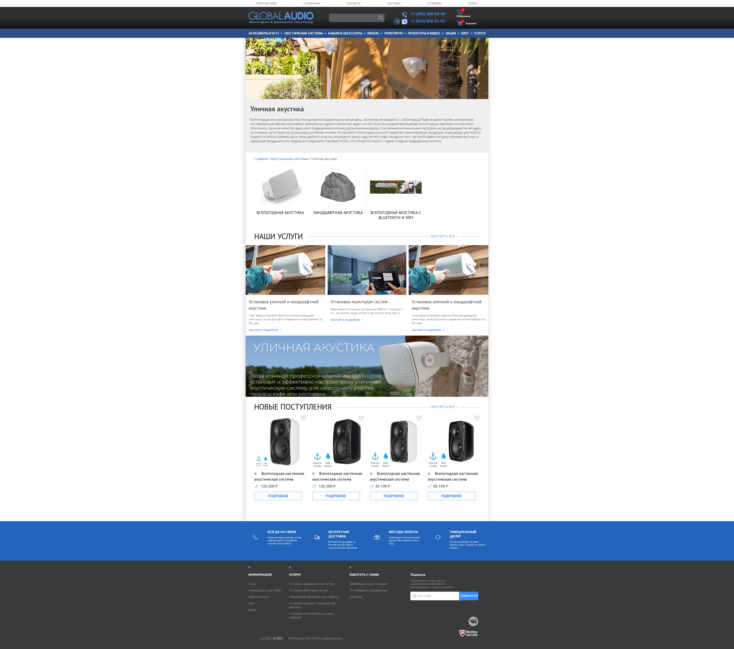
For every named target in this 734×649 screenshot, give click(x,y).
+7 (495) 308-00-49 (427, 13)
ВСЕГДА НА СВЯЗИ (282, 532)
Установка (434, 3)
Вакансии (356, 597)
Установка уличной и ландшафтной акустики (312, 605)
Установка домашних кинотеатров (312, 584)
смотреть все (443, 236)
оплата (473, 3)
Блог (251, 603)
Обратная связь (266, 3)
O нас (252, 584)
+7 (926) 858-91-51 (428, 21)
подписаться (469, 595)
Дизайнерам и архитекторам (368, 584)
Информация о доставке (264, 590)
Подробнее (278, 495)
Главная (262, 159)
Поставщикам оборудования (368, 590)
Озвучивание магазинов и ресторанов (314, 597)
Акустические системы (290, 159)
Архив (252, 610)
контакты (353, 3)
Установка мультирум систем (308, 590)
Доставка (393, 3)
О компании (312, 3)
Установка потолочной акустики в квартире (311, 615)
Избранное (464, 14)
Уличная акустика (324, 159)
